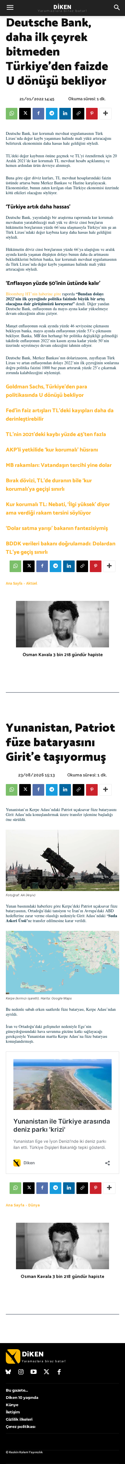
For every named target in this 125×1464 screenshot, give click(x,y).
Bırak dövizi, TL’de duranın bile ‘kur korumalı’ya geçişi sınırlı (49, 485)
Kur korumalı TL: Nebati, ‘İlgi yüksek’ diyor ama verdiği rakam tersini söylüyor (58, 508)
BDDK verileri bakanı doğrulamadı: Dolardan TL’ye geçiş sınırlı (60, 548)
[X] (25, 113)
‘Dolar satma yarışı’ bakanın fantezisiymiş (57, 528)
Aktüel (31, 583)
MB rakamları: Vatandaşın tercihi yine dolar (59, 465)
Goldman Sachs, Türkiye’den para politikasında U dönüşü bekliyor (46, 391)
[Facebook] (38, 113)
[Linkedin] (65, 113)
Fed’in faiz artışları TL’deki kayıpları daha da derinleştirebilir (60, 415)
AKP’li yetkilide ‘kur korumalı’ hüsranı (52, 449)
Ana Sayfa (14, 583)
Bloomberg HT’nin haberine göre (33, 294)
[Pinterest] (92, 113)
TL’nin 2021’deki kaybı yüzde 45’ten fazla (56, 434)
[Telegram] (52, 113)
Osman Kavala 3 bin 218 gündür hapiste (63, 655)
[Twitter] (46, 1372)
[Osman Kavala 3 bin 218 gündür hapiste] (62, 624)
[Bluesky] (8, 1372)
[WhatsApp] (11, 113)
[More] (105, 113)
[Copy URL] (78, 113)
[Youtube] (34, 1372)
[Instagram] (21, 1372)
